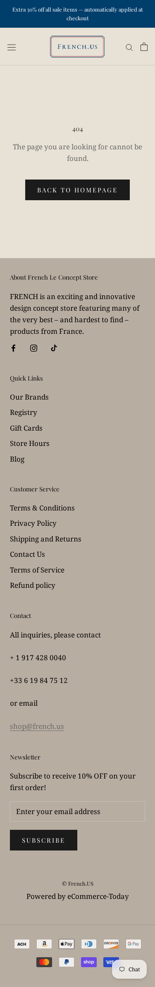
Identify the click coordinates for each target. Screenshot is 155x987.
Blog (17, 459)
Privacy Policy (33, 523)
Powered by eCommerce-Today (77, 896)
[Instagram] (33, 347)
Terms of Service (37, 570)
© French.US (77, 883)
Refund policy (32, 585)
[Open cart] (144, 46)
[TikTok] (53, 347)
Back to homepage (77, 190)
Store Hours (30, 443)
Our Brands (29, 397)
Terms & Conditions (42, 508)
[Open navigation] (11, 46)
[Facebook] (13, 347)
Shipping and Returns (45, 539)
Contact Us (27, 554)
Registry (23, 412)
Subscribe (43, 840)
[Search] (129, 46)
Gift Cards (26, 428)
